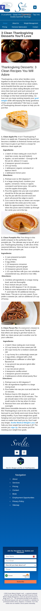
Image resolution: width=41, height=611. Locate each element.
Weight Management (31, 23)
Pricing (4, 27)
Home (5, 23)
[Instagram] (24, 452)
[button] (2, 7)
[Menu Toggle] (35, 7)
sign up (14, 427)
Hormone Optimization (19, 27)
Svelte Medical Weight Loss (23, 423)
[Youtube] (17, 452)
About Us (15, 23)
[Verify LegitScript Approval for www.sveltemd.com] (20, 464)
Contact (35, 27)
